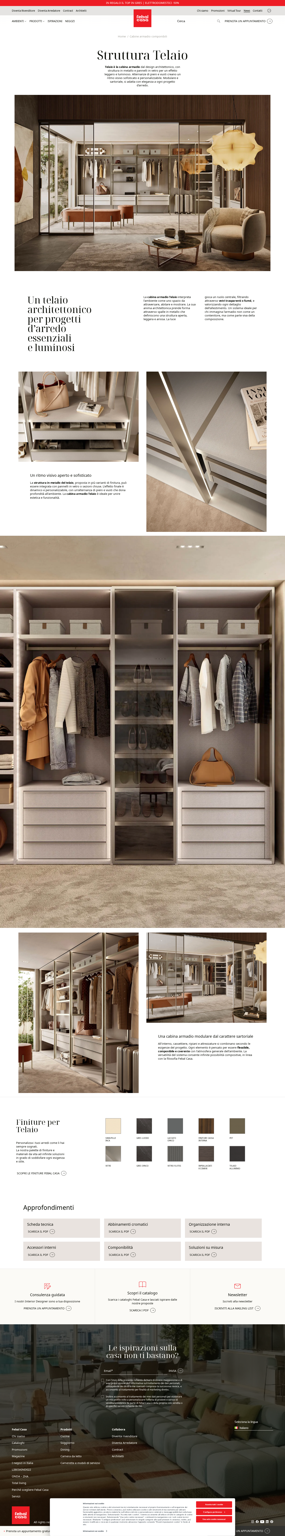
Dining (64, 1449)
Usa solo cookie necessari (214, 1519)
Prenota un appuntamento (245, 21)
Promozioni (218, 10)
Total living (19, 1483)
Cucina (64, 1436)
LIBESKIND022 (21, 1469)
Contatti (257, 10)
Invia (172, 1371)
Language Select (269, 11)
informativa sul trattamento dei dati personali (155, 1383)
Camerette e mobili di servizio (80, 1463)
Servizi (16, 1496)
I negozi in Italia (22, 1463)
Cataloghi (18, 1443)
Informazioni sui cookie (93, 1531)
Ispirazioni (55, 21)
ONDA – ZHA (20, 1476)
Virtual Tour (234, 10)
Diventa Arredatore (49, 10)
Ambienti (18, 21)
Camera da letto (71, 1456)
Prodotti (35, 21)
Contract (68, 10)
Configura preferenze (212, 1512)
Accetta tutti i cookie (214, 1504)
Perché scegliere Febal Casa (30, 1490)
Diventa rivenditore (124, 1436)
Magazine (18, 1456)
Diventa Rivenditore (23, 10)
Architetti (81, 10)
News (247, 10)
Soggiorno (67, 1443)
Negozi (70, 21)
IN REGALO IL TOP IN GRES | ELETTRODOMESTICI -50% (142, 3)
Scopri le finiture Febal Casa (38, 1173)
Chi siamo (202, 10)
